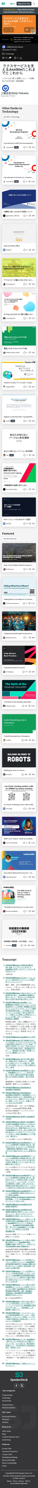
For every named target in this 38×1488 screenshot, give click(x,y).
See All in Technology (11, 117)
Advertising (6, 1440)
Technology (9, 54)
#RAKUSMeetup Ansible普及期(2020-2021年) (18, 1205)
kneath (9, 774)
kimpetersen (11, 638)
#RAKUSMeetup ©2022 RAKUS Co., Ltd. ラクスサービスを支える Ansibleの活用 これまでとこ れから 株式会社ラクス (20, 968)
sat (7, 455)
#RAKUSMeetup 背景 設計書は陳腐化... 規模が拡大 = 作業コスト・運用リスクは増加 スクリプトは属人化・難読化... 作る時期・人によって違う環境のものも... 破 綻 (20, 1063)
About (9, 1481)
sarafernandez (12, 843)
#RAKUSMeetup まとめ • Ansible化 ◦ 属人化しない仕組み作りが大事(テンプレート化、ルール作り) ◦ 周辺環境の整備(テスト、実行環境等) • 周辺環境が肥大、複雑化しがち (20, 1343)
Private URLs (7, 1448)
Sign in (12, 4)
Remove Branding (8, 1460)
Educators (6, 1419)
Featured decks (7, 1405)
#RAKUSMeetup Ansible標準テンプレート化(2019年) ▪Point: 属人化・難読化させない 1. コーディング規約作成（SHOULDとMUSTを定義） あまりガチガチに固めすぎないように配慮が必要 (20, 1147)
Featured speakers (8, 1408)
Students (5, 1422)
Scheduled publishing (9, 1457)
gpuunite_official (12, 216)
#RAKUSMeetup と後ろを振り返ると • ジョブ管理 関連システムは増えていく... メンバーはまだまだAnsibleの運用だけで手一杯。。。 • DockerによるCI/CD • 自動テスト (20, 1305)
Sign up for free (24, 4)
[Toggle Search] (33, 4)
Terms (15, 1481)
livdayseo (10, 569)
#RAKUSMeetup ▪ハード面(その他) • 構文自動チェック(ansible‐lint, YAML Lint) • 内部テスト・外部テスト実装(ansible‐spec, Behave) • (20, 1243)
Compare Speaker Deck (10, 1437)
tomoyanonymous (13, 603)
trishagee (10, 672)
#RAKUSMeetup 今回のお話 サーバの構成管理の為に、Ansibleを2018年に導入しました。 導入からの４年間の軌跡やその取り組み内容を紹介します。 (20, 996)
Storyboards (6, 1401)
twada (9, 945)
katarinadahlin (12, 911)
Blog (4, 1434)
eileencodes (11, 706)
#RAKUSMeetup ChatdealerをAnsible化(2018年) (18, 1088)
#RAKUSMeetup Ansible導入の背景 (20, 1037)
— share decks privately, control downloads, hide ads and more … (19, 10)
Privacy (21, 1481)
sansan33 (10, 147)
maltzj (8, 740)
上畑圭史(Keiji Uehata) (14, 93)
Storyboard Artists (9, 1416)
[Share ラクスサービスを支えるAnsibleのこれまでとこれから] (10, 58)
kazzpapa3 (10, 284)
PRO (16, 147)
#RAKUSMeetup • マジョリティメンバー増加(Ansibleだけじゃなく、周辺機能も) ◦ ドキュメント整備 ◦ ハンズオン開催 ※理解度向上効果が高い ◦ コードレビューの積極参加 (20, 1317)
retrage (9, 808)
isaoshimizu (10, 318)
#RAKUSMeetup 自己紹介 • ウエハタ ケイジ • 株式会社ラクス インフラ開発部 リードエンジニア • (20, 980)
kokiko (9, 250)
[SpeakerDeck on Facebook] (16, 1385)
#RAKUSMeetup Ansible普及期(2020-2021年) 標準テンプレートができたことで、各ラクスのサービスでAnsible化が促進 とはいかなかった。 (20, 1213)
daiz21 (8, 523)
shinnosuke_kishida (13, 352)
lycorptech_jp (11, 489)
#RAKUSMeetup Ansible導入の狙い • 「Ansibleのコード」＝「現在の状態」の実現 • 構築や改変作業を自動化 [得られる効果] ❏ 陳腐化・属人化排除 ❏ (20, 1074)
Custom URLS (7, 1454)
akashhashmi (11, 877)
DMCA (27, 1481)
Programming (7, 1395)
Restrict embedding (9, 1463)
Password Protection (9, 1451)
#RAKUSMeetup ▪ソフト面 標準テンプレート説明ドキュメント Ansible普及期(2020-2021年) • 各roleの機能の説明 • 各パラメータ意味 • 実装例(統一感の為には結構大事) (20, 1264)
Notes (4, 1466)
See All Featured (9, 539)
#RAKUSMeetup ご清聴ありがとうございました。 (20, 1364)
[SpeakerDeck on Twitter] (22, 1385)
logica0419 (10, 387)
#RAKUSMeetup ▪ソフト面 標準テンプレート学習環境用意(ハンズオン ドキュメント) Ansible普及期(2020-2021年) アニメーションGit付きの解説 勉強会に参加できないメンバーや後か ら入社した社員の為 (20, 1276)
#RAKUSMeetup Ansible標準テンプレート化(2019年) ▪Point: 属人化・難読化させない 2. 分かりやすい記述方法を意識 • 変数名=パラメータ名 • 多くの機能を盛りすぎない (20, 1160)
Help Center (6, 1431)
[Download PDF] (21, 58)
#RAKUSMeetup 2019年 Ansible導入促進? (20, 1117)
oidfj (8, 421)
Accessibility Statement (19, 1483)
